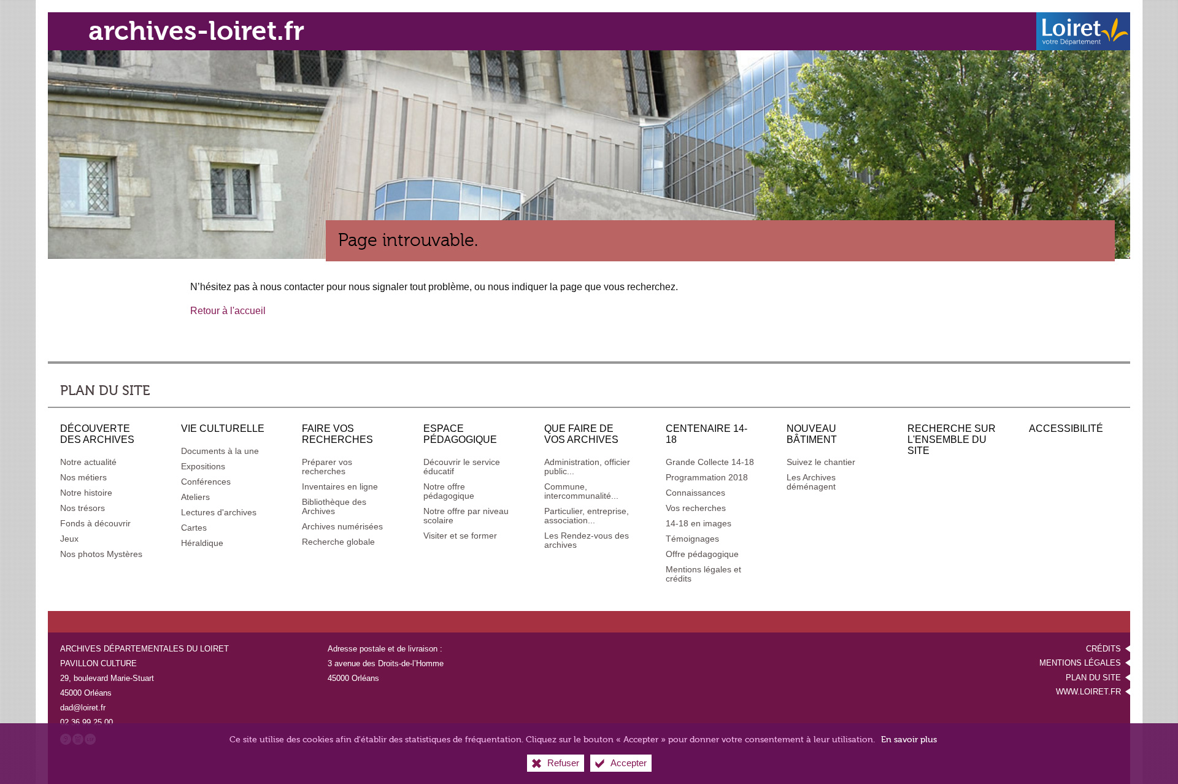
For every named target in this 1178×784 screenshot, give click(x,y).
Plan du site (1093, 677)
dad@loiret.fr (83, 707)
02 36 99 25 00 (86, 722)
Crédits (1103, 648)
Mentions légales (1080, 662)
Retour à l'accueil (228, 311)
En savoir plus (909, 739)
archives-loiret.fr (196, 31)
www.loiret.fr (1088, 691)
